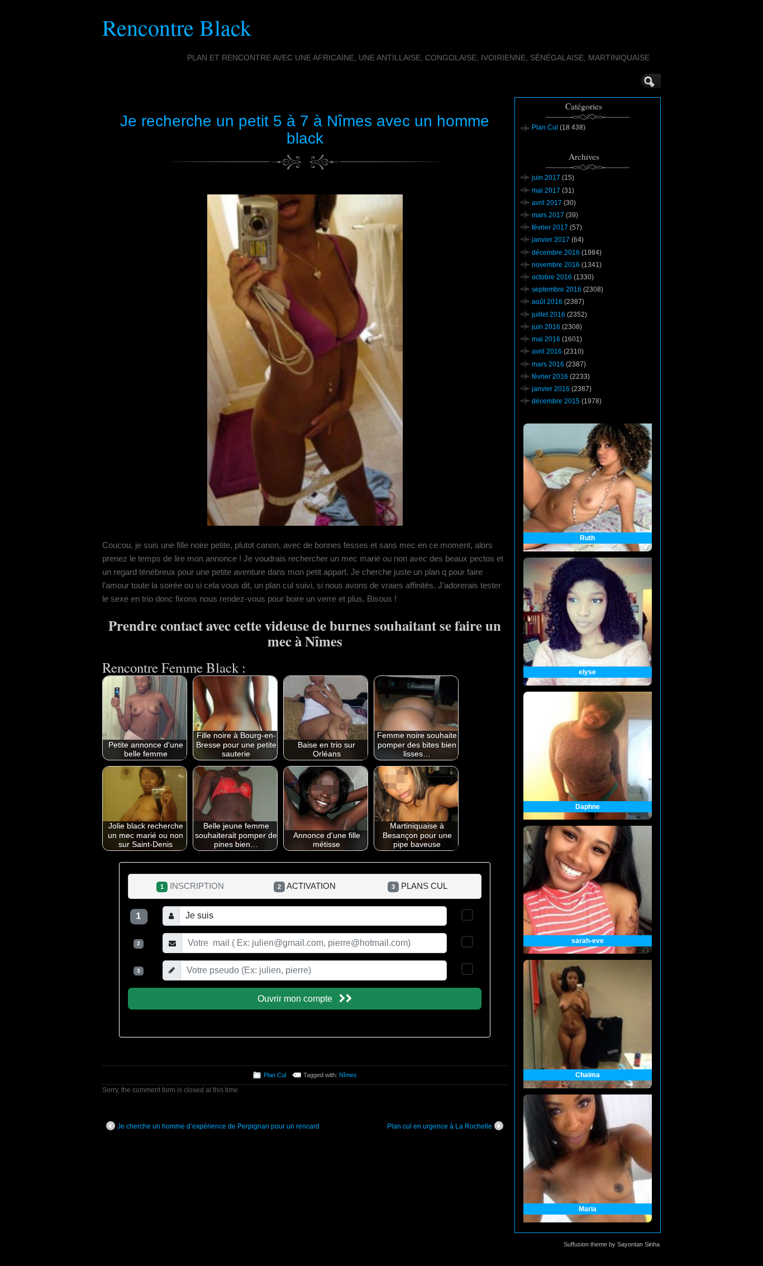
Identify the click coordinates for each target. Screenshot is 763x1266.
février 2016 (550, 376)
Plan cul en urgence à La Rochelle (439, 1126)
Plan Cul (275, 1075)
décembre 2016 (556, 252)
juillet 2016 (548, 314)
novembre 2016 (556, 265)
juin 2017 (546, 178)
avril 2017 (547, 203)
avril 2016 (547, 351)
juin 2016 (546, 327)
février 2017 (550, 227)
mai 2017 (546, 190)
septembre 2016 (556, 289)
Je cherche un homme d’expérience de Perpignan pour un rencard (218, 1126)
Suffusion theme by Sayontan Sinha (612, 1244)
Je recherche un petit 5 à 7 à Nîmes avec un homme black (304, 129)
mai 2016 (546, 339)
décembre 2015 (556, 401)
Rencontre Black (176, 27)
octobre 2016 (552, 277)
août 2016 (547, 302)
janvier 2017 (551, 240)
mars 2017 (548, 215)
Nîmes (348, 1075)
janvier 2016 (551, 389)
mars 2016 (548, 364)
